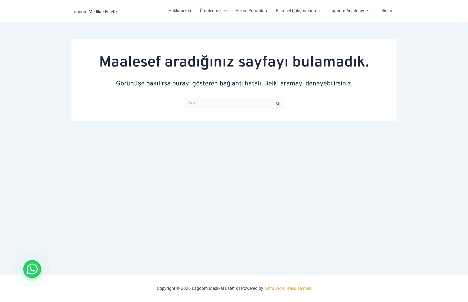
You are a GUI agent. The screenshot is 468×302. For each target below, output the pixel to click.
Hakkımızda (179, 10)
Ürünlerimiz (211, 10)
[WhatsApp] (32, 269)
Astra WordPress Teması (287, 288)
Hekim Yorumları (251, 10)
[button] (224, 11)
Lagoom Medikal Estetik (95, 11)
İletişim (385, 10)
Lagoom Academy (346, 10)
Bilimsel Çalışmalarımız (298, 10)
